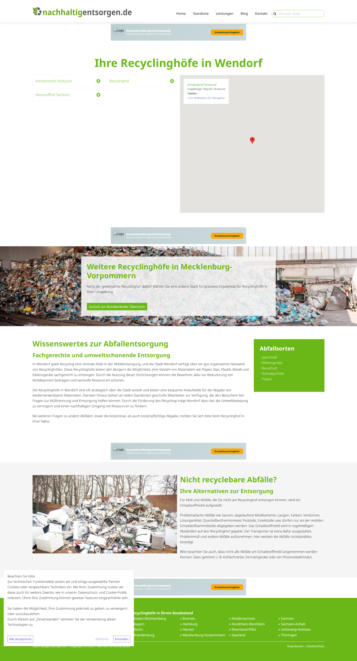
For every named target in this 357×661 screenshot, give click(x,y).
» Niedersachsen (242, 619)
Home (181, 14)
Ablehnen (102, 639)
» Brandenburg (142, 635)
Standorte (201, 14)
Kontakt (261, 14)
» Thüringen (287, 635)
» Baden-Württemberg (148, 619)
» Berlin (137, 629)
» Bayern (137, 624)
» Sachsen (286, 619)
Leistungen (224, 14)
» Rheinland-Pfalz (242, 629)
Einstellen (121, 639)
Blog (244, 14)
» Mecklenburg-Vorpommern (202, 635)
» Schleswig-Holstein (294, 629)
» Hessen (187, 629)
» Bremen (187, 619)
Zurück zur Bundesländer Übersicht (117, 306)
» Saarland (237, 635)
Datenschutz (315, 646)
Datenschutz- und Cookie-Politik (102, 592)
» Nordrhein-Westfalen (247, 624)
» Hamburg (188, 624)
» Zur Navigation (215, 98)
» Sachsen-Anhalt (291, 624)
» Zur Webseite (196, 98)
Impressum (295, 646)
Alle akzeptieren (20, 639)
